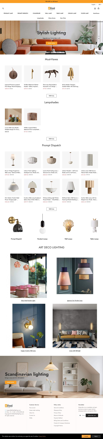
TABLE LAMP (59, 13)
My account (32, 408)
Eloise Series (52, 18)
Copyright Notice (58, 425)
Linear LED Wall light (74, 351)
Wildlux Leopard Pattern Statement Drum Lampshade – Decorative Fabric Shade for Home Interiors (32, 128)
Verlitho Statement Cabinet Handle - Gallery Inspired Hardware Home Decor (31, 85)
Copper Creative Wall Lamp (28, 351)
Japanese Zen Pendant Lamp (74, 300)
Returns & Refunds (58, 415)
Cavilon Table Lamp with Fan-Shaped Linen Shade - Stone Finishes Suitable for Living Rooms (89, 199)
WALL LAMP (48, 13)
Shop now (51, 42)
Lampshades (40, 18)
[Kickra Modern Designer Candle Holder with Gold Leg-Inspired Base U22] (70, 73)
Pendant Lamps (42, 239)
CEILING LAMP (72, 13)
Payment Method (58, 418)
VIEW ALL (51, 96)
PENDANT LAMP (8, 13)
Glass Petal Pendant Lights (28, 300)
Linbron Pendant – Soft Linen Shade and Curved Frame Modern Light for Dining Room (70, 172)
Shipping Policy (58, 410)
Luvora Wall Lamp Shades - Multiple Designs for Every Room (12, 128)
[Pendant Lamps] (42, 225)
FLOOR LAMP (84, 13)
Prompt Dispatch (16, 239)
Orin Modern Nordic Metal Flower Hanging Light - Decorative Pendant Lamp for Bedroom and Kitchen (12, 199)
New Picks (63, 18)
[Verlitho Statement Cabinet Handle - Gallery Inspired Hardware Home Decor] (32, 73)
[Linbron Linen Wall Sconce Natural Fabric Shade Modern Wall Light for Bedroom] (89, 160)
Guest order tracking (34, 410)
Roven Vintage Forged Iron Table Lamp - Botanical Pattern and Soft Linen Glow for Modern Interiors (13, 172)
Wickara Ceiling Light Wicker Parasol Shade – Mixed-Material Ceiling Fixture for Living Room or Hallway (51, 199)
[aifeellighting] (51, 8)
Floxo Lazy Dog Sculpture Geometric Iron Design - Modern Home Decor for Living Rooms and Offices (51, 85)
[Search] (3, 8)
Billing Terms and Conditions (61, 420)
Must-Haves (96, 13)
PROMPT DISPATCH (23, 13)
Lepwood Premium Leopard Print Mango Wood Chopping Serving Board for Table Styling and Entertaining (13, 85)
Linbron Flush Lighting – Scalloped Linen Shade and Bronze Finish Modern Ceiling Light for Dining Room (32, 172)
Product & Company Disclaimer (62, 423)
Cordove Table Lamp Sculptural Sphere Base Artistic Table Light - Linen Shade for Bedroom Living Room (32, 199)
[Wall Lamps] (68, 225)
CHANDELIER (36, 13)
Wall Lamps (68, 239)
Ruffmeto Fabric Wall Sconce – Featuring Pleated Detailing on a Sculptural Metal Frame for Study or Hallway (70, 199)
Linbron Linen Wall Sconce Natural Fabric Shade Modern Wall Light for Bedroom (89, 172)
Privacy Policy (57, 413)
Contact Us (32, 415)
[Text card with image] (28, 276)
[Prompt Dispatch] (16, 225)
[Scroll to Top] (100, 431)
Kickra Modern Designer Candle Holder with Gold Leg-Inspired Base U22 (70, 85)
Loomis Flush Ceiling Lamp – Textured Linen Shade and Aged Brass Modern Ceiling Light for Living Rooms (51, 172)
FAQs (30, 418)
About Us (31, 413)
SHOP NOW (10, 382)
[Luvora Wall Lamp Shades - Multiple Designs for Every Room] (13, 116)
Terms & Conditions (59, 408)
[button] (98, 8)
